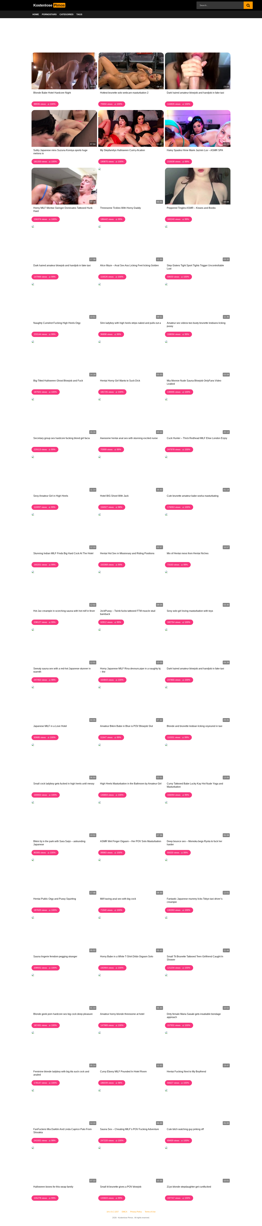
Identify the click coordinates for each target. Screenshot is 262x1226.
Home (35, 14)
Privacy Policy (136, 1212)
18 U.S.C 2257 (113, 1212)
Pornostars (49, 14)
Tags (79, 14)
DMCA (124, 1212)
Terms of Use (150, 1212)
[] (248, 5)
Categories (66, 14)
